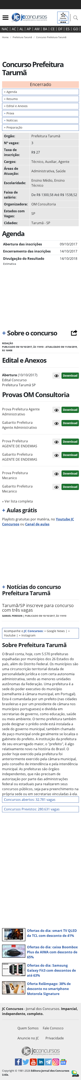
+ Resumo (11, 99)
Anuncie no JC (28, 1038)
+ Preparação (13, 127)
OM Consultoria (43, 204)
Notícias (11, 120)
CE (53, 29)
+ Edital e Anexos (16, 106)
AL (21, 29)
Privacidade (54, 1038)
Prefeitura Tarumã (45, 136)
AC (14, 29)
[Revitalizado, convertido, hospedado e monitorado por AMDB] (75, 1073)
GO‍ (75, 29)
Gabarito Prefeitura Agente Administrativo (19, 425)
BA (45, 29)
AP (29, 29)
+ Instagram (27, 635)
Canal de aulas (37, 524)
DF (60, 29)
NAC (5, 29)
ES (68, 29)
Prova (9, 113)
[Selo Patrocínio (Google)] (63, 17)
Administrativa (42, 171)
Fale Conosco (53, 1028)
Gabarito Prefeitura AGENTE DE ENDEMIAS (19, 457)
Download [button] (70, 410)
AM (36, 29)
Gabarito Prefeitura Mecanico (17, 489)
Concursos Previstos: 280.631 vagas (32, 809)
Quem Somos (28, 1028)
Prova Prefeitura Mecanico (15, 475)
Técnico (37, 161)
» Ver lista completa (17, 501)
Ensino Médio (42, 180)
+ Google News (54, 631)
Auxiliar (51, 161)
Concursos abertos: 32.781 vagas (29, 799)
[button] (56, 375)
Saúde (61, 171)
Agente (63, 161)
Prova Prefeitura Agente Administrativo (21, 411)
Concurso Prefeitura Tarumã (51, 37)
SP (33, 213)
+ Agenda (10, 92)
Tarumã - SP (40, 223)
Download (70, 376)
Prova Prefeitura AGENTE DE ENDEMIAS (19, 443)
